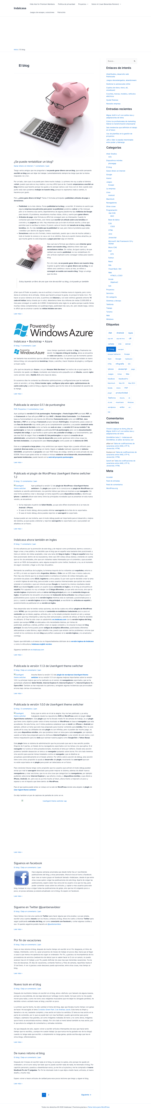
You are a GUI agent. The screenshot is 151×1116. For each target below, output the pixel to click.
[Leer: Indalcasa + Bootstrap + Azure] (54, 330)
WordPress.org (112, 488)
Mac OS (121, 383)
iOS (129, 364)
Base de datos (113, 220)
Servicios (109, 293)
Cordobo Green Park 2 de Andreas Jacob (54, 1010)
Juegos (109, 182)
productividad (122, 393)
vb (129, 398)
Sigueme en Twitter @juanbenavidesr (37, 907)
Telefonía (109, 304)
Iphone (111, 369)
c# (130, 338)
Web (110, 273)
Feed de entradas (113, 481)
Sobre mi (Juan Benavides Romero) (105, 4)
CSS (110, 223)
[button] (87, 4)
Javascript (112, 237)
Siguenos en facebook (28, 863)
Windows (109, 319)
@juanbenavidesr (54, 924)
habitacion (128, 359)
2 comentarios (33, 409)
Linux (108, 192)
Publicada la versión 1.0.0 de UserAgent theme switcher (48, 704)
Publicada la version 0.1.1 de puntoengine (39, 404)
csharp (111, 344)
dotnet (128, 344)
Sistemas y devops (113, 301)
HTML (110, 230)
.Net (110, 333)
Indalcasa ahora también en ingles (35, 539)
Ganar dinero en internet (23, 166)
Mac (127, 374)
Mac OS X (131, 383)
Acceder (109, 477)
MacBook (111, 379)
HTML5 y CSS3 (116, 275)
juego (133, 369)
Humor (109, 178)
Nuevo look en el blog (27, 984)
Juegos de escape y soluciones (42, 12)
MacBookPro (123, 379)
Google (109, 175)
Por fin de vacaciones (27, 940)
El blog (16, 346)
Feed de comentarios (114, 485)
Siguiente (86, 1095)
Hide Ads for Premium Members (42, 4)
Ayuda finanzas (112, 100)
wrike (122, 407)
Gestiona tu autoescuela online (118, 84)
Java (110, 234)
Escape (111, 185)
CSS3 (112, 226)
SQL (110, 265)
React (110, 261)
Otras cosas (111, 206)
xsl (129, 407)
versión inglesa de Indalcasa (82, 641)
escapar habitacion (114, 354)
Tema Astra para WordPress (99, 1107)
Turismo (109, 312)
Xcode (110, 279)
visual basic (120, 402)
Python (111, 258)
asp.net (110, 338)
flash (109, 359)
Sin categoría (111, 297)
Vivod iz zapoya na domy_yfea (118, 429)
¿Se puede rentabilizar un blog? (33, 161)
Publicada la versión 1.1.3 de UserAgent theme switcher (48, 666)
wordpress (112, 407)
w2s (110, 157)
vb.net (110, 402)
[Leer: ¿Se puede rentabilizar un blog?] (54, 117)
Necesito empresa (113, 104)
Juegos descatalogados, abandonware (121, 80)
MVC (112, 216)
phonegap (112, 163)
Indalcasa (20, 8)
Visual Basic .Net (114, 269)
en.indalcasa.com (59, 619)
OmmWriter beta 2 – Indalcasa (118, 437)
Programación (111, 210)
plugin (110, 393)
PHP (15, 409)
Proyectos (82, 4)
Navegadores (111, 203)
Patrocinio (61, 12)
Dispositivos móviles (114, 160)
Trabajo (109, 308)
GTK (112, 254)
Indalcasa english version (42, 644)
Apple (130, 333)
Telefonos (112, 398)
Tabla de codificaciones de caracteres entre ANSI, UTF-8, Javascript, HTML (120, 445)
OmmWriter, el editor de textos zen (119, 440)
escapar (121, 349)
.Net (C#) (112, 213)
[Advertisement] (75, 32)
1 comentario (39, 166)
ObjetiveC (114, 282)
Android (111, 195)
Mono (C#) (112, 247)
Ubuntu (122, 398)
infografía (120, 364)
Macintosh (110, 199)
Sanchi (108, 461)
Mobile (110, 388)
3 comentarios (26, 709)
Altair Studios (111, 154)
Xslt (109, 286)
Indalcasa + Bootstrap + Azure (33, 341)
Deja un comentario (28, 670)
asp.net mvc (120, 338)
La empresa (110, 189)
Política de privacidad (66, 4)
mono (118, 388)
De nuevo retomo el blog (29, 1053)
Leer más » (18, 314)
